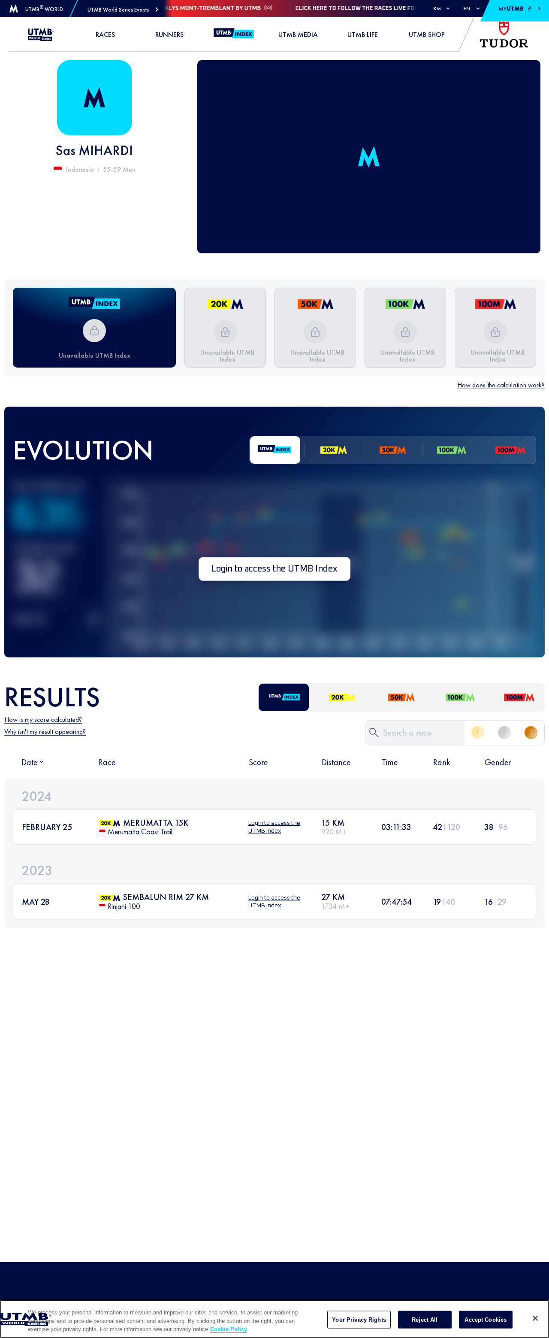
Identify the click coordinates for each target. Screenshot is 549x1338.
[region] (274, 1319)
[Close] (535, 1318)
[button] (122, 9)
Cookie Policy (228, 1329)
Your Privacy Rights (359, 1319)
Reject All (424, 1319)
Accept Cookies (486, 1319)
